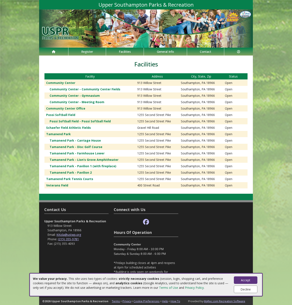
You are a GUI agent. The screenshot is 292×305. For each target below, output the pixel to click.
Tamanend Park (58, 134)
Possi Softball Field (60, 115)
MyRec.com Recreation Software (224, 301)
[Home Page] (53, 52)
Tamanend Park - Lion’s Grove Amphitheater (84, 160)
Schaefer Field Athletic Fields (68, 128)
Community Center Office (65, 108)
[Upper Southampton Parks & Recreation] (146, 28)
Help (165, 301)
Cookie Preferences (146, 301)
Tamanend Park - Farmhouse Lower (77, 153)
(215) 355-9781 (68, 239)
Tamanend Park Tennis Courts (69, 179)
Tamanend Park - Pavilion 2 (71, 172)
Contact (205, 52)
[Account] (238, 52)
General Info (165, 52)
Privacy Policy (194, 288)
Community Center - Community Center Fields (85, 89)
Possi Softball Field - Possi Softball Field (80, 121)
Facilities (125, 52)
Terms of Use (168, 288)
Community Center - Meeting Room (77, 102)
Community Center (60, 83)
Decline (245, 289)
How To (175, 301)
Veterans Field (57, 185)
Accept (245, 280)
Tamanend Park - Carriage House (75, 140)
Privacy (126, 301)
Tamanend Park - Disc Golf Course (76, 147)
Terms (116, 301)
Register (87, 52)
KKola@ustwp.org (68, 235)
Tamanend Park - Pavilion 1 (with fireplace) (83, 166)
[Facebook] (146, 222)
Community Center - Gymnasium (75, 96)
